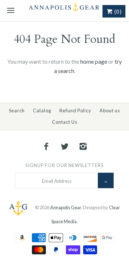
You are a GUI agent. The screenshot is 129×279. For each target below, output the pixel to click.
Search (17, 110)
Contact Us (64, 122)
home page (93, 61)
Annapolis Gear (65, 207)
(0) (117, 11)
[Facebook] (46, 146)
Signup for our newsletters (64, 165)
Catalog (42, 110)
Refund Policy (75, 110)
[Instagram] (83, 146)
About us (110, 110)
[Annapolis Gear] (64, 11)
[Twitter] (64, 146)
